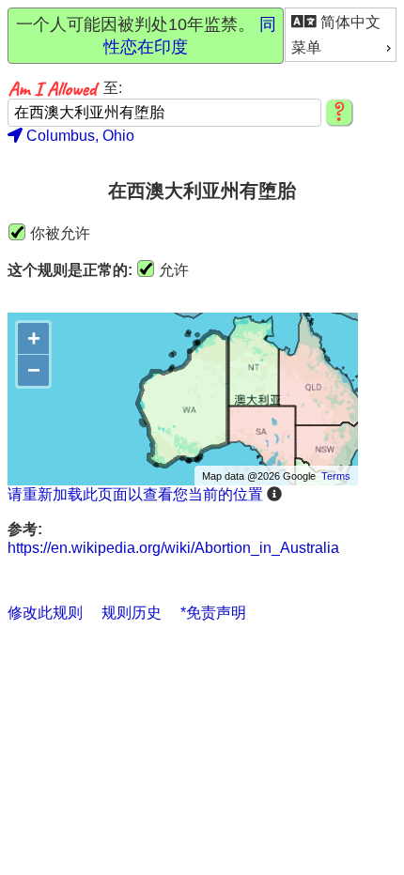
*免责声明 (213, 613)
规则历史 (131, 613)
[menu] (340, 35)
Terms (335, 476)
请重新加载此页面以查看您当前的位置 (135, 494)
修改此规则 (45, 613)
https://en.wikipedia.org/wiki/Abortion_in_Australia (173, 548)
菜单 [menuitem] (306, 47)
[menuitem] (341, 22)
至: (112, 88)
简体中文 (349, 22)
